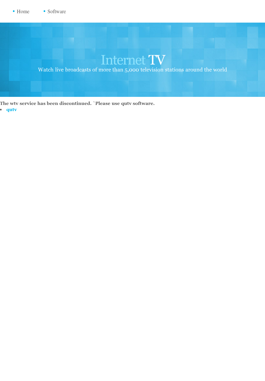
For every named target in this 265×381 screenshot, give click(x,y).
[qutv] (11, 109)
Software (57, 11)
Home (23, 11)
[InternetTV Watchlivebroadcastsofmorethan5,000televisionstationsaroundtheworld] (132, 60)
